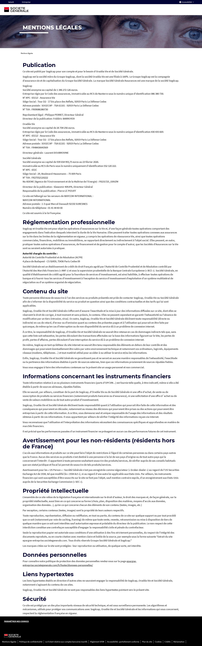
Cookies (158, 641)
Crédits (167, 641)
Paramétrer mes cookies (16, 621)
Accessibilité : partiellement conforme (123, 641)
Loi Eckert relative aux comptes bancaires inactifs (66, 641)
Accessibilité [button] (187, 2)
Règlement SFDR (97, 641)
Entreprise (26, 2)
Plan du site (147, 641)
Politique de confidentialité (30, 641)
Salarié (11, 2)
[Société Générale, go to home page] (31, 9)
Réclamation (178, 641)
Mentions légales (9, 641)
